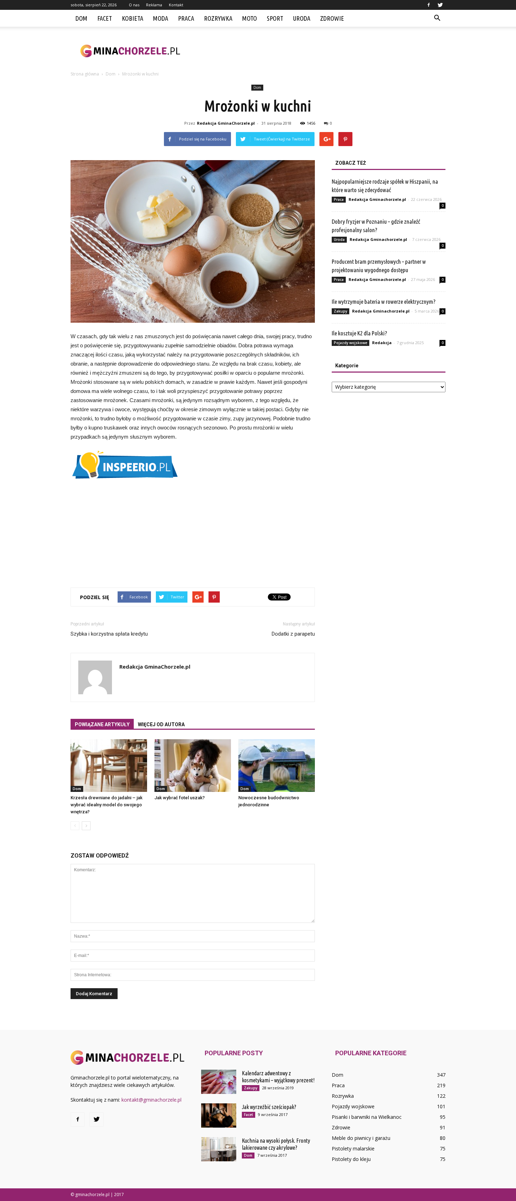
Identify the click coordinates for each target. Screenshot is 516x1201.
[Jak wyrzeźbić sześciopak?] (218, 1115)
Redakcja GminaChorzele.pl (226, 123)
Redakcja (382, 342)
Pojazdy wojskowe (350, 342)
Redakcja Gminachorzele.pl (377, 199)
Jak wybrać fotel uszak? (179, 797)
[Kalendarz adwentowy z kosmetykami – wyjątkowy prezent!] (218, 1082)
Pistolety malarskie (353, 1148)
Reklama (154, 4)
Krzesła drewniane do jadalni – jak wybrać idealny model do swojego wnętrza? (107, 804)
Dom (81, 18)
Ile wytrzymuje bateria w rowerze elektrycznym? (384, 301)
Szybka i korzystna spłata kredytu (109, 634)
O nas (134, 4)
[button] (437, 18)
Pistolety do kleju (351, 1159)
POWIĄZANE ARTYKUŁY (102, 724)
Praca (186, 18)
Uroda (301, 18)
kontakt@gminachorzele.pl (151, 1099)
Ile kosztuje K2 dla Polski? (359, 333)
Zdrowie (332, 18)
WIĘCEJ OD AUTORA (161, 724)
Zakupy (340, 311)
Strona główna (85, 74)
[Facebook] (428, 5)
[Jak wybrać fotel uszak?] (192, 765)
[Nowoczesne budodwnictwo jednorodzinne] (276, 765)
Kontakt (176, 4)
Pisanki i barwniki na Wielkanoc (367, 1117)
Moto (249, 18)
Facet (104, 18)
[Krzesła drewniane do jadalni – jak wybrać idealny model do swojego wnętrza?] (109, 765)
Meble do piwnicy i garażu (361, 1138)
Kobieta (132, 18)
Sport (275, 18)
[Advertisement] (317, 51)
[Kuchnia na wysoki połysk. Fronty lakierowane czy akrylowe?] (218, 1149)
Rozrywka (218, 18)
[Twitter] (440, 5)
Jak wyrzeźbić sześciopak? (269, 1107)
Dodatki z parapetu (293, 634)
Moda (160, 18)
